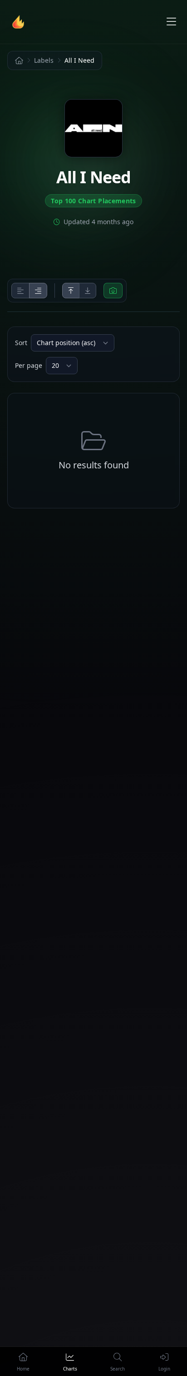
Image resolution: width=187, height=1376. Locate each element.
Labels (44, 60)
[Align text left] (20, 290)
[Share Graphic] (113, 290)
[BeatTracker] (20, 22)
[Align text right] (38, 290)
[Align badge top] (70, 290)
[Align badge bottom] (87, 290)
